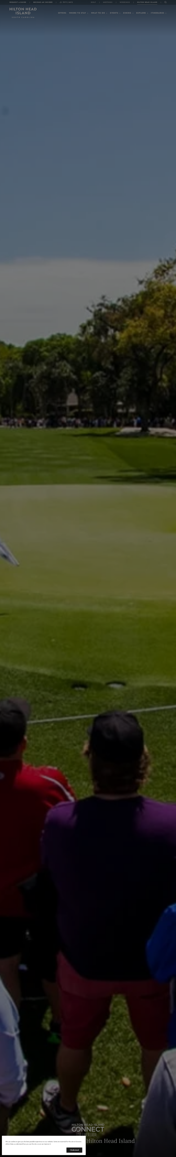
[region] (44, 1145)
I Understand (74, 1150)
